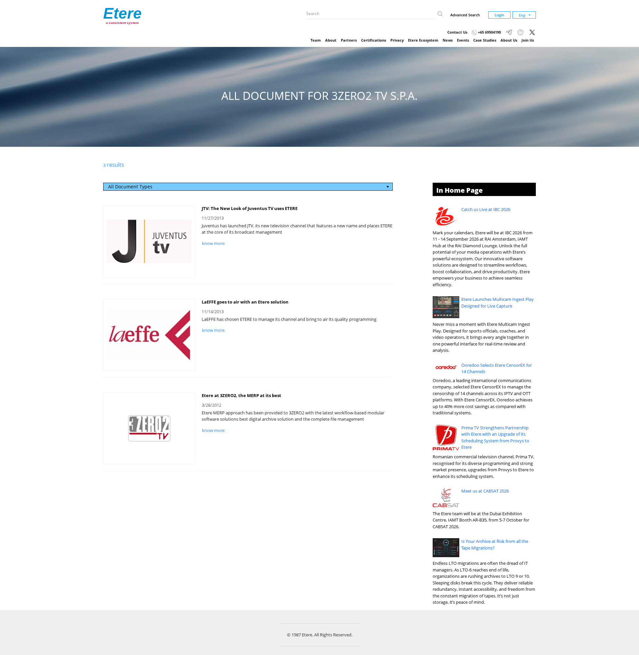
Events (463, 40)
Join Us (528, 40)
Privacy (397, 40)
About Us (509, 40)
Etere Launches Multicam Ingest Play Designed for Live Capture (497, 302)
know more (213, 243)
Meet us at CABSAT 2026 (485, 491)
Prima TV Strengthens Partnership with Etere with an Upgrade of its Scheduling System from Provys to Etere (495, 437)
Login (499, 14)
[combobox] (248, 187)
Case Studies (484, 40)
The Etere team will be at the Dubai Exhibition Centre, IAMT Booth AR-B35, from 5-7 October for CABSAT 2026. (481, 520)
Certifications (373, 40)
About (330, 40)
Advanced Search (465, 14)
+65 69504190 (489, 32)
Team (316, 40)
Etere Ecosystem (423, 40)
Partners (349, 40)
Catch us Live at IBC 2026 (485, 209)
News (448, 40)
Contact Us (457, 32)
